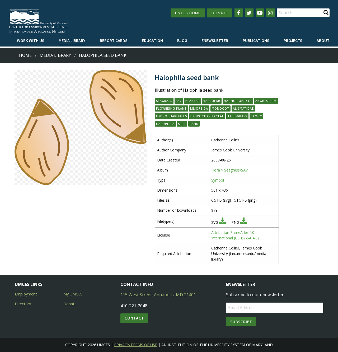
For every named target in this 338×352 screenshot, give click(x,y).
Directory (23, 303)
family (256, 116)
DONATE (220, 12)
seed (182, 124)
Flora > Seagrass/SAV (229, 170)
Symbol (217, 180)
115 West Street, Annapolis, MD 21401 (158, 295)
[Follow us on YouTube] (260, 12)
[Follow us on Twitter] (249, 12)
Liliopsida (199, 108)
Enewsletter (214, 40)
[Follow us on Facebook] (238, 12)
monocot (220, 108)
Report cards (114, 40)
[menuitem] (30, 40)
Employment (26, 294)
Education (152, 40)
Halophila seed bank (102, 55)
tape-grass (237, 116)
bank (194, 124)
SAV (179, 101)
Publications (256, 40)
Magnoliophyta (238, 101)
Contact (134, 318)
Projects (293, 40)
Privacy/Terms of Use (135, 344)
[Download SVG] (222, 222)
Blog (182, 40)
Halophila (165, 124)
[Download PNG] (243, 222)
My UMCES (72, 294)
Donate (70, 303)
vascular (211, 101)
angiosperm (265, 101)
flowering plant (171, 108)
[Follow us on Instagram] (270, 12)
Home (25, 55)
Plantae (192, 101)
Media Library (72, 40)
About (323, 40)
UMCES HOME (187, 12)
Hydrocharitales (171, 116)
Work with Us (30, 40)
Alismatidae (243, 108)
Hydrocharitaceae (207, 116)
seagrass (164, 101)
